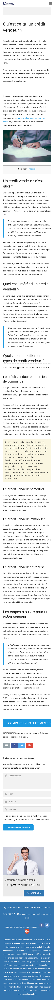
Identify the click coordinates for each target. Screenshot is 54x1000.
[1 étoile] (4, 733)
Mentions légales (32, 907)
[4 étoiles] (11, 733)
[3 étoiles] (9, 733)
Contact (46, 907)
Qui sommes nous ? (13, 907)
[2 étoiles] (6, 733)
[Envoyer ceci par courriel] (6, 745)
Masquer (32, 169)
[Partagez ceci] (14, 745)
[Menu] (51, 3)
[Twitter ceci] (21, 745)
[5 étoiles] (13, 733)
